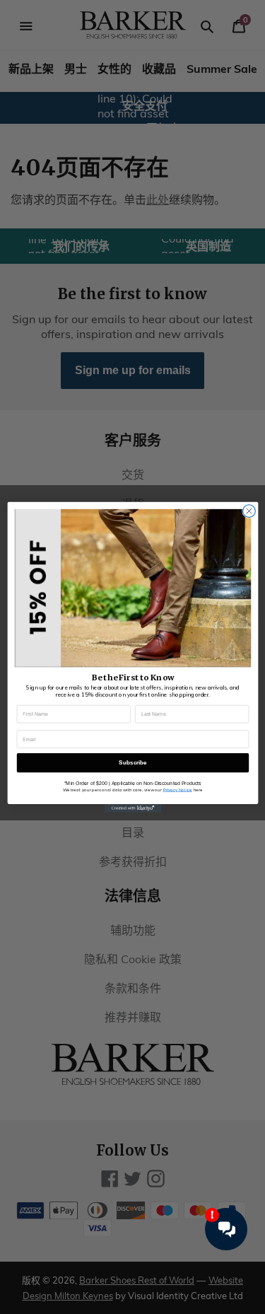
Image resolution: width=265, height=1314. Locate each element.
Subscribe (133, 763)
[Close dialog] (248, 510)
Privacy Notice (177, 789)
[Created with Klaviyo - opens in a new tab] (132, 807)
